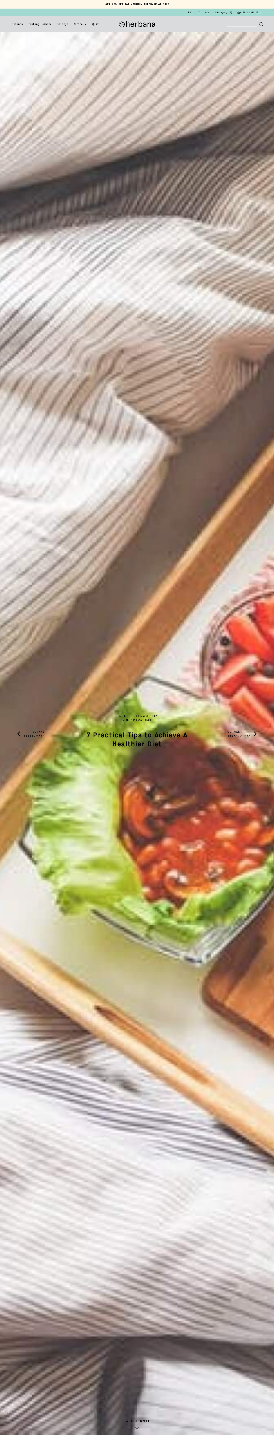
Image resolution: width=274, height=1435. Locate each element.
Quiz (95, 24)
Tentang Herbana (40, 24)
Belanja (62, 24)
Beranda (17, 24)
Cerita (78, 24)
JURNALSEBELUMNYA (34, 733)
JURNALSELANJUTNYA (239, 733)
